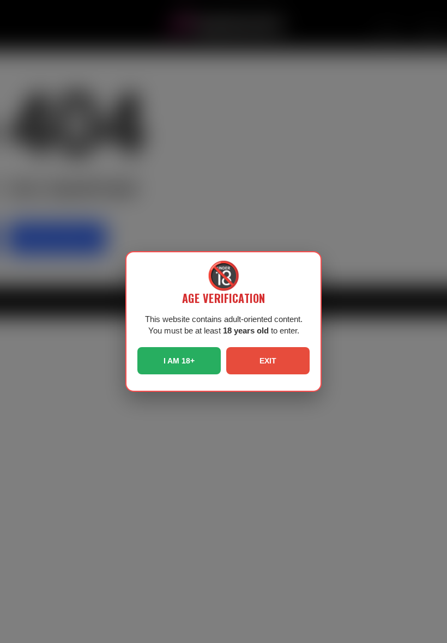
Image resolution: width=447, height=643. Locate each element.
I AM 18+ (179, 360)
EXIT (267, 360)
